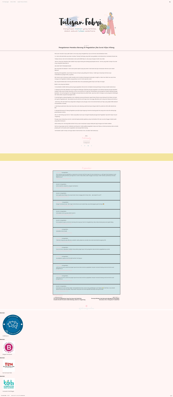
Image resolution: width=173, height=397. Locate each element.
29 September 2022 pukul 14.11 (64, 215)
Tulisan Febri (3, 395)
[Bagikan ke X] (84, 145)
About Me (13, 2)
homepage (6, 2)
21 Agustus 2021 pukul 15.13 (63, 178)
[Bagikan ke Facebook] (81, 145)
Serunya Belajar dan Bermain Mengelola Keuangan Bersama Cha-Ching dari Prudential (105, 299)
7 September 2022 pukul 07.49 (64, 205)
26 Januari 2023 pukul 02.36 (64, 233)
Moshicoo (23, 395)
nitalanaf (58, 172)
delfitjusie (59, 202)
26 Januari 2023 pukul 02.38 (64, 260)
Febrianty (86, 138)
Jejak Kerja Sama (22, 2)
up (170, 395)
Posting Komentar (58, 295)
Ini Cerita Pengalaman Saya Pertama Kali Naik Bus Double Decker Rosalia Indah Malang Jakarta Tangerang (69, 299)
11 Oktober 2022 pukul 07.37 (64, 224)
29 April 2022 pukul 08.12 (63, 187)
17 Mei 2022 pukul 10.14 (62, 196)
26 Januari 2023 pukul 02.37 (64, 251)
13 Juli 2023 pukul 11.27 (62, 291)
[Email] (88, 145)
